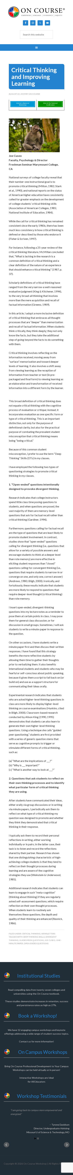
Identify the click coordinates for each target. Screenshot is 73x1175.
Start (35, 1138)
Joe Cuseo (49, 940)
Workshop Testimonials (42, 1096)
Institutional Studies (38, 976)
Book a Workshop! (37, 1016)
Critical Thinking (31, 933)
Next (66, 1144)
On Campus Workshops (42, 1052)
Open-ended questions (36, 943)
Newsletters (48, 933)
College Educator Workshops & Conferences (36, 11)
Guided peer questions (31, 940)
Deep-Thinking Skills (34, 937)
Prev (6, 1144)
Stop (38, 1138)
